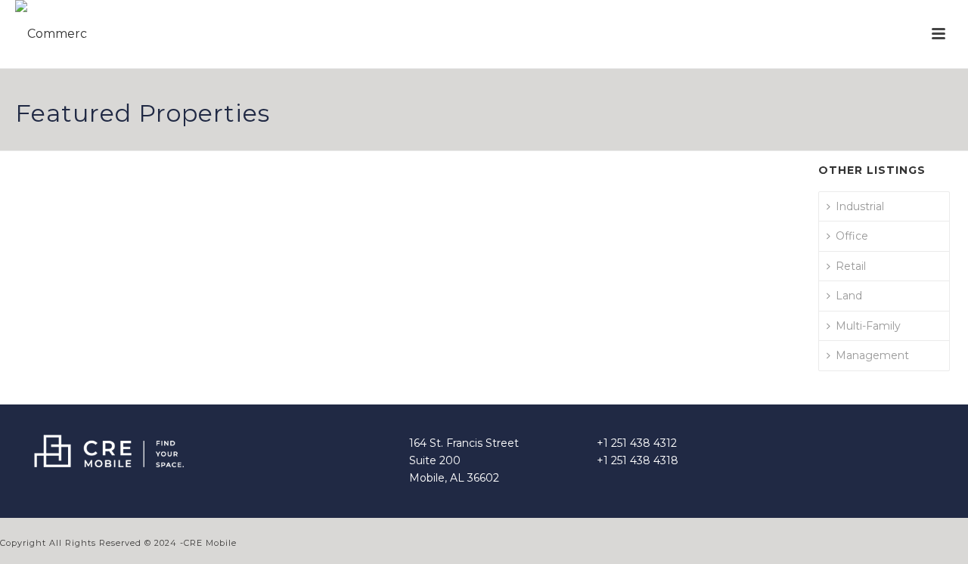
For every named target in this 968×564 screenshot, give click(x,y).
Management (872, 355)
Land (849, 295)
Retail (851, 266)
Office (852, 236)
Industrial (860, 206)
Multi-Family (868, 326)
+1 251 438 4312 (637, 443)
